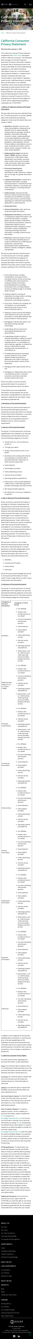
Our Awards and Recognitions (10, 1239)
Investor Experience (7, 1254)
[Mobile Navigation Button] (30, 4)
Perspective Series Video (8, 1295)
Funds (3, 1248)
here (18, 1123)
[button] (30, 1335)
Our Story (4, 1227)
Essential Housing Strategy (9, 1257)
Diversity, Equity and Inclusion (10, 1313)
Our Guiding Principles (8, 1310)
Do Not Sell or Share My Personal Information (16, 1332)
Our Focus (4, 1230)
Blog (2, 1289)
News (3, 1292)
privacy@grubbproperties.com (11, 1118)
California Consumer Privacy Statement (16, 1330)
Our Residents (5, 1270)
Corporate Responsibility (8, 1236)
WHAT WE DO (6, 1262)
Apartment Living (6, 1276)
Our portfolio (5, 1273)
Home (2, 33)
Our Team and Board (7, 1233)
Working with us (6, 1304)
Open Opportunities (7, 1316)
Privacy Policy (17, 55)
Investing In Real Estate (8, 1251)
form (2, 1116)
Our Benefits (5, 1307)
